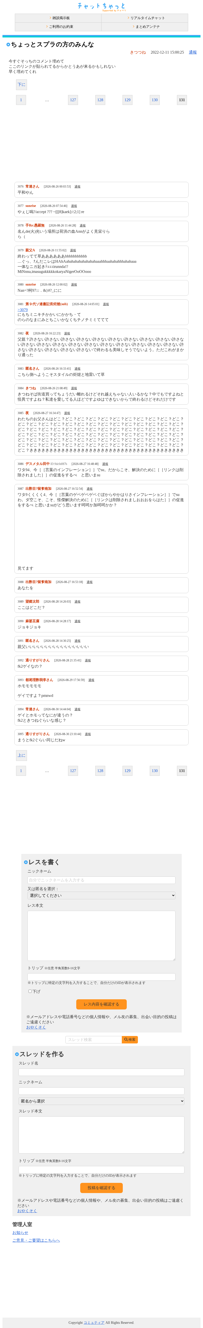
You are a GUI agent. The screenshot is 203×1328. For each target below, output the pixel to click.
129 (127, 100)
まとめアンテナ (148, 27)
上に (21, 755)
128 (100, 100)
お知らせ (20, 1233)
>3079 (23, 310)
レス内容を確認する (101, 1004)
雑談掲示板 (61, 18)
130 (155, 100)
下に (21, 84)
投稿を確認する (101, 1188)
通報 (193, 52)
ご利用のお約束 (61, 27)
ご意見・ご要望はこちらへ (36, 1240)
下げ (36, 991)
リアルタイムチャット (147, 18)
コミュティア (94, 1323)
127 (73, 100)
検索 (131, 1039)
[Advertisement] (101, 143)
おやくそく (36, 1027)
